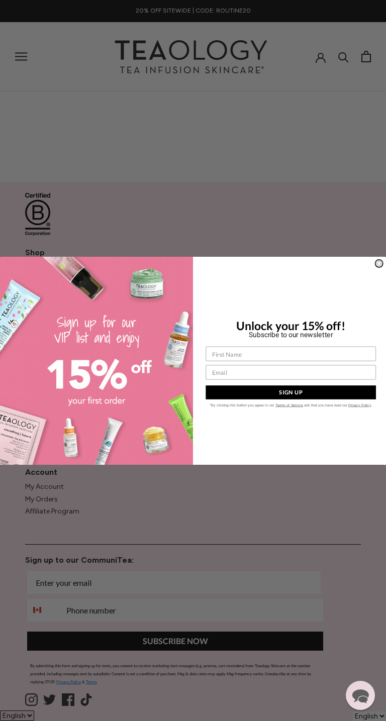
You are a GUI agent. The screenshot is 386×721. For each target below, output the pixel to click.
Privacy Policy (359, 405)
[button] (360, 695)
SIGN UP (291, 392)
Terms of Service (289, 405)
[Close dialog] (378, 263)
